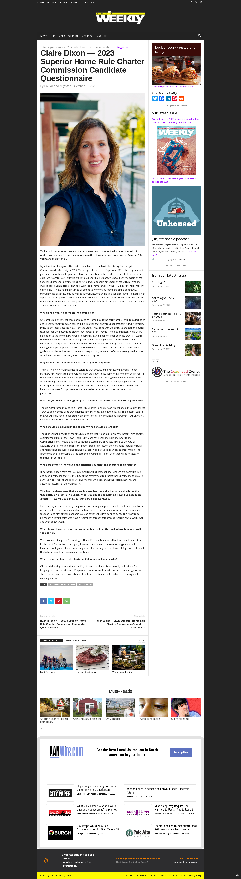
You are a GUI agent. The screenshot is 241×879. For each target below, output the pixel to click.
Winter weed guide (122, 672)
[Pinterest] (58, 601)
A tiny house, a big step (87, 719)
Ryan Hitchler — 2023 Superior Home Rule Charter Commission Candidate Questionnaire (63, 624)
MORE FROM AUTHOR (75, 640)
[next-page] (143, 640)
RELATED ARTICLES (51, 640)
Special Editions (103, 47)
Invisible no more (149, 719)
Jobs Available (179, 875)
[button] (199, 36)
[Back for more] (56, 657)
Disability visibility (163, 345)
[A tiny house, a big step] (87, 707)
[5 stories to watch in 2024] (193, 334)
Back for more (47, 672)
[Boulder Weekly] (120, 17)
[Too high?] (193, 287)
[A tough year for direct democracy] (55, 707)
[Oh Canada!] (120, 707)
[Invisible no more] (153, 707)
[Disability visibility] (193, 350)
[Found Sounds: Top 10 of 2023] (193, 318)
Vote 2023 (64, 47)
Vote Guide (121, 47)
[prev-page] (139, 640)
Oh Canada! (113, 719)
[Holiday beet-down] (92, 657)
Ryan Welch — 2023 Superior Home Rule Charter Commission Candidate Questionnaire (120, 624)
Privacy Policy (195, 875)
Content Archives (81, 47)
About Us (89, 2)
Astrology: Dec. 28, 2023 (164, 299)
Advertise (76, 2)
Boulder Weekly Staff (57, 86)
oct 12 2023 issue (85, 584)
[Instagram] (196, 2)
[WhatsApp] (66, 601)
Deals (54, 2)
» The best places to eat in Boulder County (172, 86)
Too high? (158, 282)
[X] (201, 2)
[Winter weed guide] (128, 657)
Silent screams (180, 719)
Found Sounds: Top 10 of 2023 (166, 315)
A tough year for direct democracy (54, 720)
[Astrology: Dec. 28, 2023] (193, 302)
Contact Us (142, 875)
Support (64, 2)
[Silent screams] (186, 707)
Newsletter (43, 2)
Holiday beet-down (86, 672)
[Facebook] (191, 2)
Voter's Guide (48, 47)
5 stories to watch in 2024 (165, 330)
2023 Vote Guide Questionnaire (62, 584)
